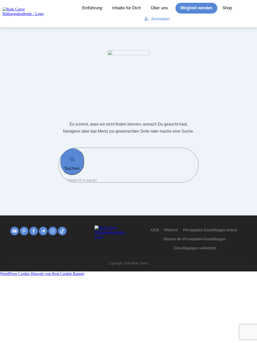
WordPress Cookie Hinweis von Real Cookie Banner (42, 273)
